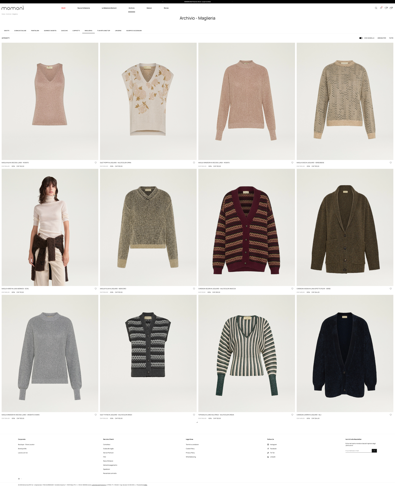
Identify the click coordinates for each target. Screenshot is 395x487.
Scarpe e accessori (134, 30)
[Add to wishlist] (96, 163)
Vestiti (6, 30)
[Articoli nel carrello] (391, 8)
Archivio (8, 14)
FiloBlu (145, 485)
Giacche (64, 30)
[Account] (381, 8)
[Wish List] (386, 8)
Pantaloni (35, 30)
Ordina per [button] (382, 38)
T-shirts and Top (103, 30)
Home (3, 14)
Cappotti (76, 30)
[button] (197, 2)
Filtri (391, 38)
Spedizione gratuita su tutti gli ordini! (197, 2)
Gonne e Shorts (50, 30)
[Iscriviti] (374, 450)
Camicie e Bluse (20, 30)
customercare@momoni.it (99, 485)
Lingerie (118, 30)
